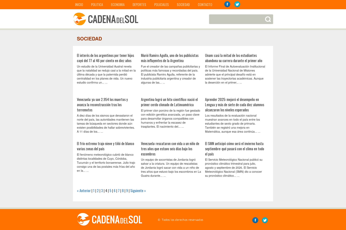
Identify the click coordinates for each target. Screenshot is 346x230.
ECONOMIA (118, 4)
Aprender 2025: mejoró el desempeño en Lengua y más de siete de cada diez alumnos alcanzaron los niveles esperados (234, 104)
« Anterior (84, 190)
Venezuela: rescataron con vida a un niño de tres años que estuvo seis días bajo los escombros (170, 148)
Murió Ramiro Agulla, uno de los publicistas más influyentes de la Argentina (169, 58)
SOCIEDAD (183, 4)
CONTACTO (205, 4)
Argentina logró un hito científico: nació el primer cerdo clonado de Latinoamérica (169, 102)
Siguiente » (138, 190)
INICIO (79, 4)
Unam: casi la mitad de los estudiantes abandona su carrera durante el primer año (233, 58)
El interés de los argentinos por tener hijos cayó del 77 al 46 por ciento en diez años (105, 58)
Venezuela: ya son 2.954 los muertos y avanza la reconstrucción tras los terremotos (102, 104)
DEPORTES (139, 4)
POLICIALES (161, 4)
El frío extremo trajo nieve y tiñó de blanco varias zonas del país (105, 146)
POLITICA (97, 4)
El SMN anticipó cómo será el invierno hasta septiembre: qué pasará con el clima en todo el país (234, 148)
